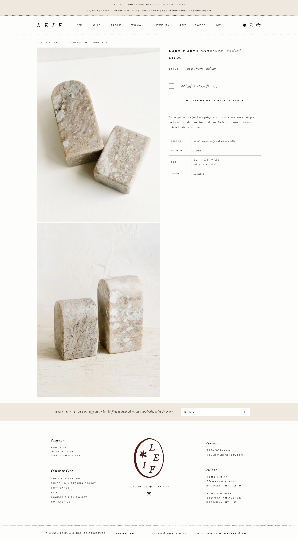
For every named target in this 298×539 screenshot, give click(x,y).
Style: (174, 69)
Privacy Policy (128, 533)
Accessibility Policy (69, 497)
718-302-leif (218, 450)
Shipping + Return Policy (73, 483)
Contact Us (61, 501)
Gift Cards (60, 488)
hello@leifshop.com (224, 455)
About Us (59, 448)
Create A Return (65, 478)
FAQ (54, 492)
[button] (100, 25)
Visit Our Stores (66, 455)
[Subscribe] (244, 412)
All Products (59, 42)
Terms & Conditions (169, 533)
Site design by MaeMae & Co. (222, 533)
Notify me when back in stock (215, 100)
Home (40, 42)
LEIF (63, 533)
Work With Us (62, 451)
